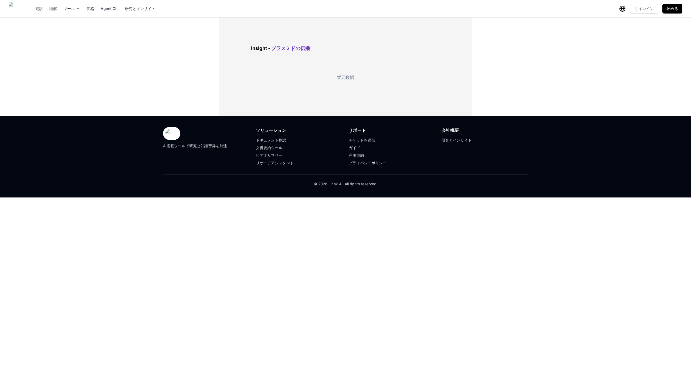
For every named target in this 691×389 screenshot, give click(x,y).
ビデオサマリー (269, 155)
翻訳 (39, 8)
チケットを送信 (362, 140)
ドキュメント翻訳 (271, 140)
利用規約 (356, 155)
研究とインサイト (140, 8)
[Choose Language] (622, 8)
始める (672, 8)
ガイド (354, 147)
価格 (90, 8)
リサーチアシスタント (275, 162)
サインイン (644, 8)
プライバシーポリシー (368, 162)
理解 (53, 8)
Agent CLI (109, 8)
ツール (69, 8)
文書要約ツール (269, 147)
